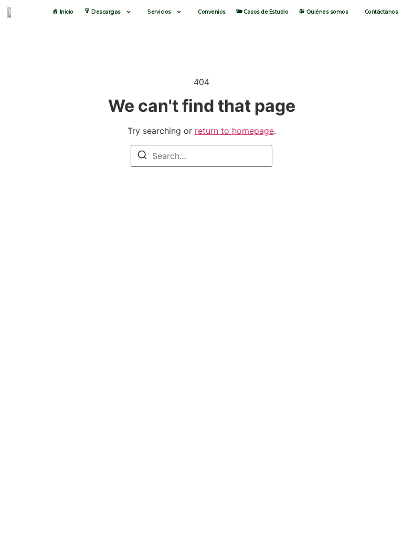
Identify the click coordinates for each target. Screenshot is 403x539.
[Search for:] (201, 156)
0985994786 (352, 412)
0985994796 (151, 412)
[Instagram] (350, 515)
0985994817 (252, 412)
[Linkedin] (379, 515)
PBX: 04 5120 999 (245, 472)
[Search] (142, 156)
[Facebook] (322, 515)
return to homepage (234, 130)
